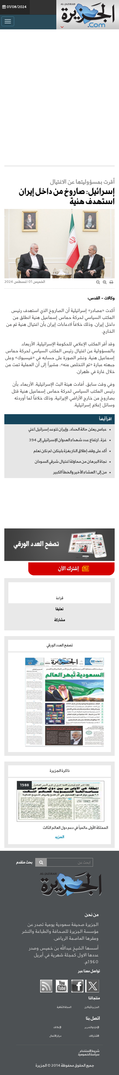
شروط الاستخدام (89, 1051)
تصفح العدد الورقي (60, 645)
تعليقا (59, 609)
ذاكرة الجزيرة (60, 771)
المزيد (59, 837)
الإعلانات (57, 1027)
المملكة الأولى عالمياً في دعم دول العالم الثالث (75, 828)
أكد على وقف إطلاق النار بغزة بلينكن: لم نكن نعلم (70, 451)
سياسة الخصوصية (88, 1054)
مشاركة (59, 620)
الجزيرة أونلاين (91, 1007)
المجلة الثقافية (64, 1007)
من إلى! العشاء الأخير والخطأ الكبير (80, 472)
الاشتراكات (94, 1036)
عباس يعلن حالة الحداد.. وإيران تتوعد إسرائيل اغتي (67, 429)
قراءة (59, 598)
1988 (24, 785)
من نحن (91, 915)
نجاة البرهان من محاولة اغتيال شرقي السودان (71, 462)
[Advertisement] (59, 97)
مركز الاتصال (55, 1036)
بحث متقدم (24, 862)
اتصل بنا (93, 1018)
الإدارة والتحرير (92, 1027)
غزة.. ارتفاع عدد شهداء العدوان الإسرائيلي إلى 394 (68, 440)
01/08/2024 (16, 7)
